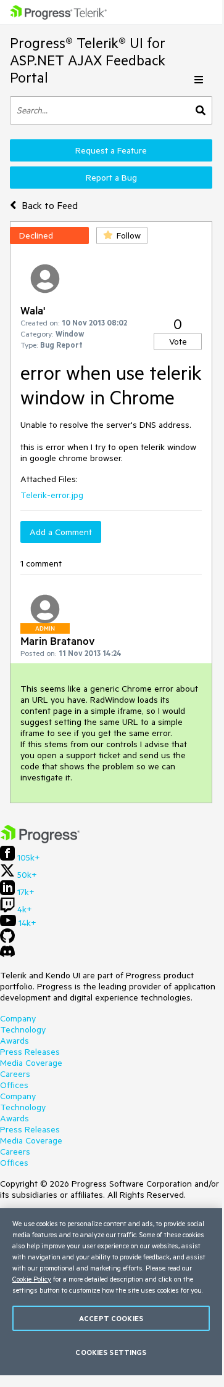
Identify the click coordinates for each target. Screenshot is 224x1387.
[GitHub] (7, 940)
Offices (14, 1084)
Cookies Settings (110, 1352)
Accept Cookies (111, 1318)
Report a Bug (111, 177)
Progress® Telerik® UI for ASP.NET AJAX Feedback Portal (87, 60)
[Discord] (7, 954)
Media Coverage (31, 1062)
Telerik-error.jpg (51, 495)
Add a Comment (61, 532)
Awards (14, 1040)
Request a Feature (111, 150)
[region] (111, 1291)
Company (18, 1018)
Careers (15, 1073)
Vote (178, 341)
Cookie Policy (31, 1278)
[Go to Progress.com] (40, 840)
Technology (23, 1029)
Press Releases (30, 1051)
